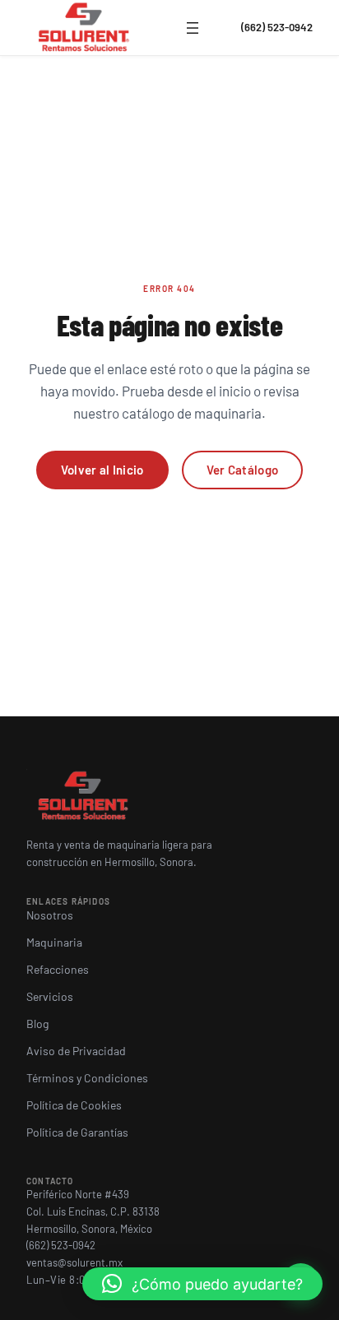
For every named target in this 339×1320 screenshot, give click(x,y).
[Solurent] (84, 28)
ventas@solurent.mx (74, 1262)
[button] (202, 1283)
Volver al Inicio (102, 469)
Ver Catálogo (243, 469)
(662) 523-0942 (277, 27)
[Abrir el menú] (192, 28)
